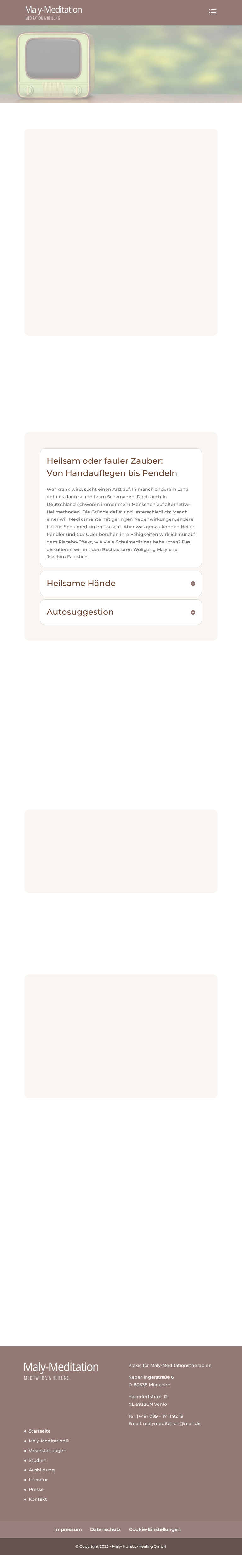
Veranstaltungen (47, 1450)
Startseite (40, 1431)
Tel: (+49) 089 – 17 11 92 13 (155, 1416)
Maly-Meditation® (49, 1441)
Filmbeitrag (53, 873)
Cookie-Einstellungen (155, 1529)
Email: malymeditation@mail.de (164, 1423)
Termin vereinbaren (121, 1300)
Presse (36, 1489)
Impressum (68, 1529)
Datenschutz (105, 1529)
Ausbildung (42, 1470)
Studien (38, 1460)
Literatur (38, 1479)
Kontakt (38, 1499)
